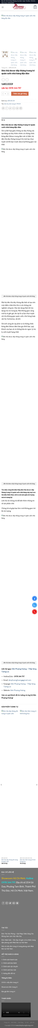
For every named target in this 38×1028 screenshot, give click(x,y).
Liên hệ (32, 1022)
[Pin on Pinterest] (17, 108)
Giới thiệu (14, 1022)
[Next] (33, 32)
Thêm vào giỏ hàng (20, 94)
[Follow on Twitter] (10, 903)
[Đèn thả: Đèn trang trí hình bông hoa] (28, 783)
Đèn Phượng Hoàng (17, 690)
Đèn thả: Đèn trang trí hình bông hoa (28, 860)
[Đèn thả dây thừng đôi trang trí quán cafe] (9, 783)
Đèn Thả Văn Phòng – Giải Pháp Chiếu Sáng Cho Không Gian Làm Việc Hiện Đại (17, 935)
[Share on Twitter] (10, 108)
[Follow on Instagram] (6, 903)
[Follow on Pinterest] (17, 903)
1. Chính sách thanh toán (9, 960)
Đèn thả (6, 104)
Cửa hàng (20, 1022)
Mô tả (3, 120)
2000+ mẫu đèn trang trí (9, 982)
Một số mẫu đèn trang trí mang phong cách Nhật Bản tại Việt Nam (17, 947)
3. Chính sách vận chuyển (9, 966)
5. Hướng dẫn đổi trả (8, 973)
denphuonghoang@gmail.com (19, 680)
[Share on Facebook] (6, 108)
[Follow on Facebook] (3, 903)
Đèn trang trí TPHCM (15, 104)
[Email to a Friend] (13, 108)
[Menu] (2, 7)
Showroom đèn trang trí (9, 987)
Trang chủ (4, 67)
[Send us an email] (13, 903)
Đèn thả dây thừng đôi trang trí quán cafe (9, 860)
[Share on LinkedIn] (20, 108)
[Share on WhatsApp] (3, 108)
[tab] (19, 120)
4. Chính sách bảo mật (8, 970)
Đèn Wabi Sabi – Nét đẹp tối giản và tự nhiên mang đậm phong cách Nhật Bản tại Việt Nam (18, 941)
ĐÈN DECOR (12, 67)
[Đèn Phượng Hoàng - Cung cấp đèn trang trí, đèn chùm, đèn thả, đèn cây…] (19, 7)
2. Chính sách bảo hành (9, 963)
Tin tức (27, 1022)
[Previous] (4, 32)
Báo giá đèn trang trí (8, 991)
